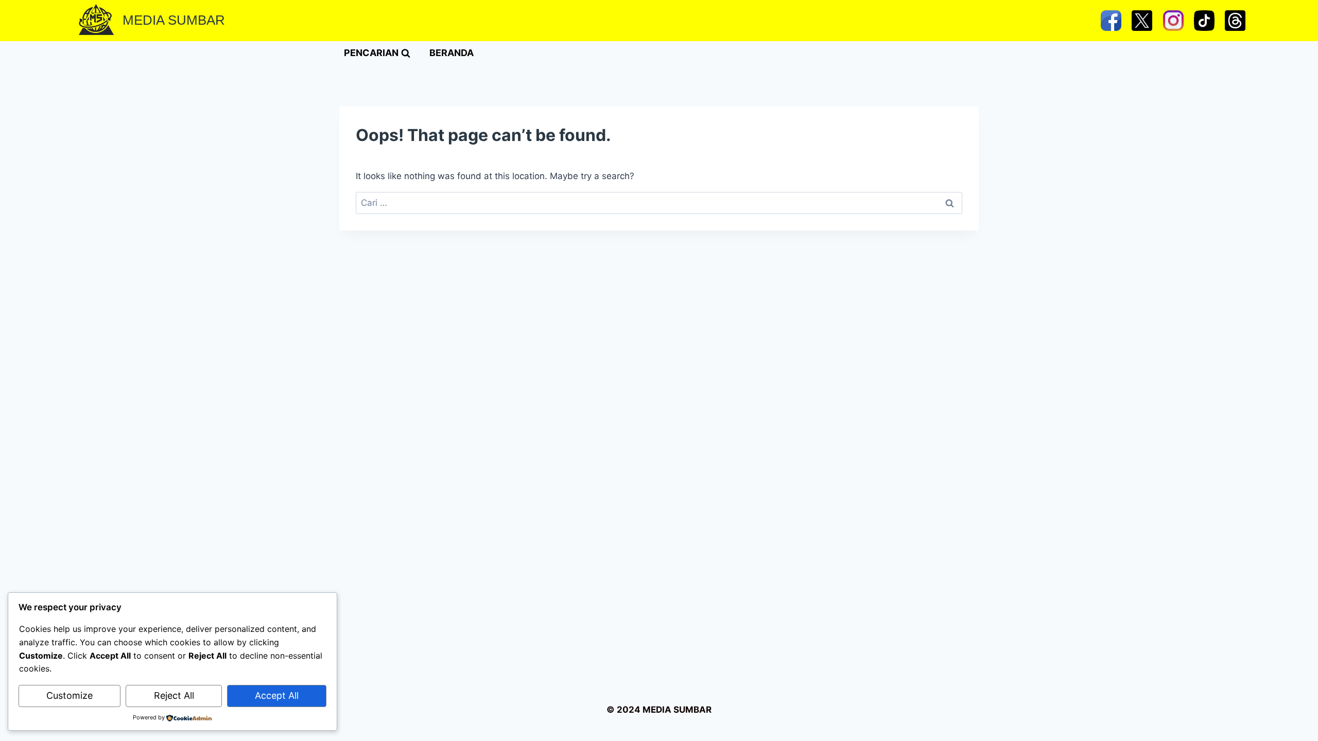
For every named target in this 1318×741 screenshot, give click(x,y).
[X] (1142, 20)
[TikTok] (1204, 20)
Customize (69, 695)
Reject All (174, 695)
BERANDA (451, 52)
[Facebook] (1111, 20)
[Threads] (1235, 20)
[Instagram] (1173, 20)
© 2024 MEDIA (638, 709)
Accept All (277, 695)
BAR (702, 709)
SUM (682, 709)
